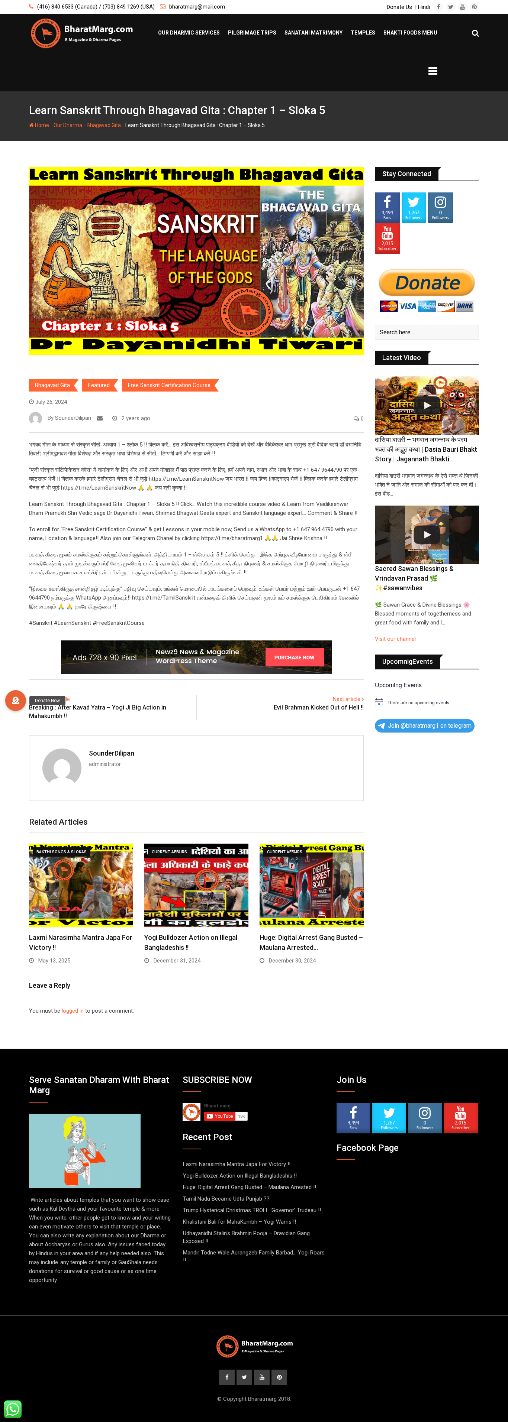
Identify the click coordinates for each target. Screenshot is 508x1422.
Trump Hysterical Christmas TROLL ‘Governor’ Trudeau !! (252, 1210)
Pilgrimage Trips (252, 33)
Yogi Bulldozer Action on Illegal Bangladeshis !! (240, 1175)
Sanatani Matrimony (313, 33)
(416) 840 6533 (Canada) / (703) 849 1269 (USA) (96, 6)
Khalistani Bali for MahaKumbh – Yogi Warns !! (239, 1221)
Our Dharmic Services (189, 33)
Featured (99, 385)
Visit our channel (395, 639)
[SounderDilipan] (99, 418)
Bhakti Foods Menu (410, 33)
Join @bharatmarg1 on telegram (430, 725)
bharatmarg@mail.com (197, 6)
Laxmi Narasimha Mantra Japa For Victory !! (236, 1164)
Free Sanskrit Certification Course (169, 385)
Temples (363, 33)
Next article (346, 699)
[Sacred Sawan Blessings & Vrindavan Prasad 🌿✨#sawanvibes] (427, 535)
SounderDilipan (111, 753)
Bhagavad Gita (104, 125)
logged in (73, 1010)
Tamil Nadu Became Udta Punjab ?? (226, 1198)
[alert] (427, 702)
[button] (15, 700)
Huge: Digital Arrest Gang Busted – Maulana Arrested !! (249, 1187)
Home (41, 125)
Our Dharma (68, 125)
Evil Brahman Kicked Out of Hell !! (319, 707)
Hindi (424, 7)
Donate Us (399, 7)
